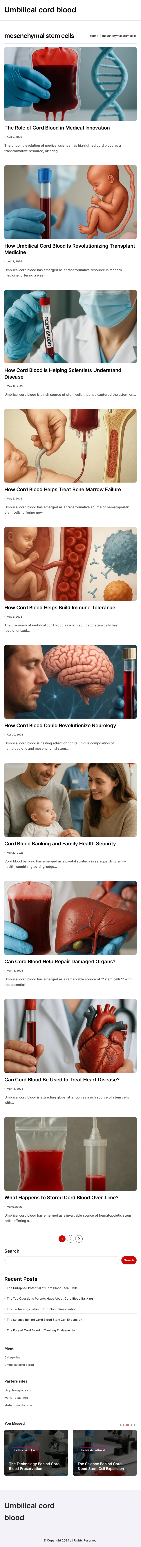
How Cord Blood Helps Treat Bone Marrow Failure (62, 489)
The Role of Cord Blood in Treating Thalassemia (41, 1330)
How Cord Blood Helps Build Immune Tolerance (59, 608)
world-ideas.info (16, 1397)
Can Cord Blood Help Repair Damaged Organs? (59, 961)
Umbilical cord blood (40, 9)
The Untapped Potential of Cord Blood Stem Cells (42, 1288)
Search (11, 1251)
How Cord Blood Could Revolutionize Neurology (60, 725)
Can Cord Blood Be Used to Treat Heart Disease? (62, 1080)
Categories (12, 1357)
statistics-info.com (18, 1405)
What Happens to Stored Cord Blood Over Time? (61, 1198)
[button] (131, 1452)
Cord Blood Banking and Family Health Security (60, 844)
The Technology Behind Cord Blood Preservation (42, 1309)
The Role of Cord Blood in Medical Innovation (57, 128)
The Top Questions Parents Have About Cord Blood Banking (50, 1298)
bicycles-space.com (18, 1390)
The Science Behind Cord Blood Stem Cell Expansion (44, 1319)
